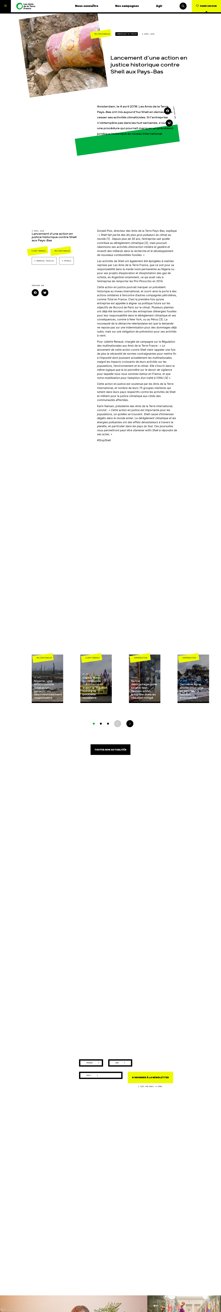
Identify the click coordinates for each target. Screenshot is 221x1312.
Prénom (92, 1063)
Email (92, 1075)
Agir (159, 6)
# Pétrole (66, 261)
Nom (120, 1063)
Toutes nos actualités (110, 749)
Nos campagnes (127, 6)
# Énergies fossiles (44, 261)
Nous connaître (86, 6)
